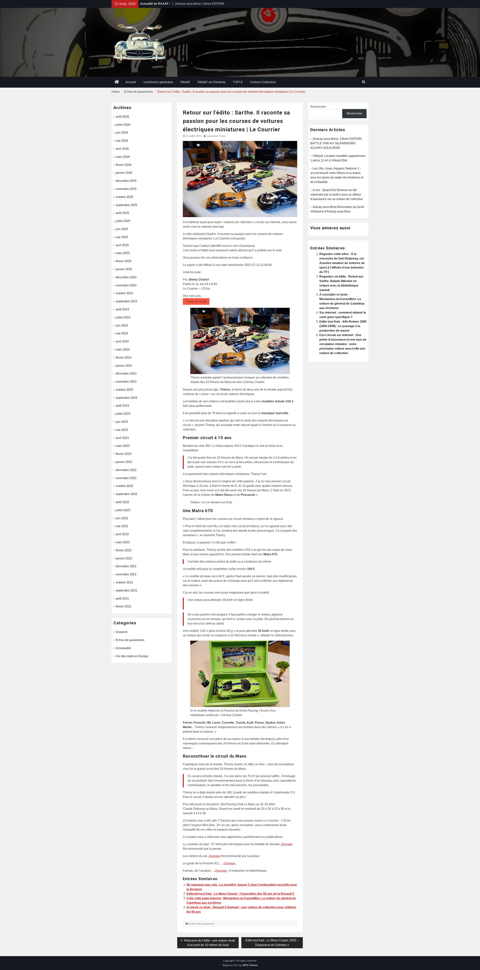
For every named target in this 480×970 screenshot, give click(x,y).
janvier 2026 (124, 172)
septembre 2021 (126, 590)
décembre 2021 (126, 566)
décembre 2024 (126, 277)
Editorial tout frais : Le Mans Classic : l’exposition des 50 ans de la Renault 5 (240, 893)
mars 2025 (123, 253)
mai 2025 (122, 237)
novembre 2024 (126, 285)
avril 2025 (122, 245)
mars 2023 (123, 445)
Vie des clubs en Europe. (132, 656)
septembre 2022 (126, 494)
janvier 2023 (124, 462)
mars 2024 (123, 349)
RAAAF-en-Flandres (211, 82)
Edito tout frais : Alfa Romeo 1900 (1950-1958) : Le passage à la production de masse (343, 326)
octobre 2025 (124, 197)
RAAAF (185, 82)
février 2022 (123, 550)
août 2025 (122, 212)
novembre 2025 (126, 188)
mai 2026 (122, 140)
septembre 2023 (126, 397)
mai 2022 (122, 526)
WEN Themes (250, 965)
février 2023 (123, 453)
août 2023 (122, 405)
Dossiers (122, 632)
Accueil (131, 82)
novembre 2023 (126, 381)
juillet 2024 (123, 317)
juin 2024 (122, 325)
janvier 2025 (124, 269)
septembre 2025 (126, 205)
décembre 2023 (126, 373)
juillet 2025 (123, 221)
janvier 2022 (124, 558)
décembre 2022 (126, 470)
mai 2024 (122, 333)
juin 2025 (122, 229)
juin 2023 (122, 421)
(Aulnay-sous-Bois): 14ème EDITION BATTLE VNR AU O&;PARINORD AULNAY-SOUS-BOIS (336, 143)
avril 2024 (122, 341)
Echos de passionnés (201, 923)
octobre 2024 (124, 293)
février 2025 (123, 261)
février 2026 (123, 164)
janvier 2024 (124, 365)
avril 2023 (122, 437)
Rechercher (318, 106)
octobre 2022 (124, 486)
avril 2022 (122, 534)
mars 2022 (123, 542)
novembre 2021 (126, 574)
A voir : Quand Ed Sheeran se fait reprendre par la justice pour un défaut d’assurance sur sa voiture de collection (336, 194)
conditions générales (158, 82)
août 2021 (122, 598)
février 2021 (123, 606)
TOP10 (238, 82)
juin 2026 (122, 132)
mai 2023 (122, 429)
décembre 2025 (126, 180)
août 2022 (122, 502)
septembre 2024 (126, 301)
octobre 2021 (124, 582)
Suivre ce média (196, 301)
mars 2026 (123, 156)
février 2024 (123, 357)
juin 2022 (122, 518)
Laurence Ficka (216, 135)
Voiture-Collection (263, 82)
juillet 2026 (123, 124)
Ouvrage (286, 844)
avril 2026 (122, 148)
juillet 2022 (123, 510)
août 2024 (122, 309)
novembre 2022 (126, 478)
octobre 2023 (124, 389)
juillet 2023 (123, 413)
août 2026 (122, 116)
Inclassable (123, 648)
